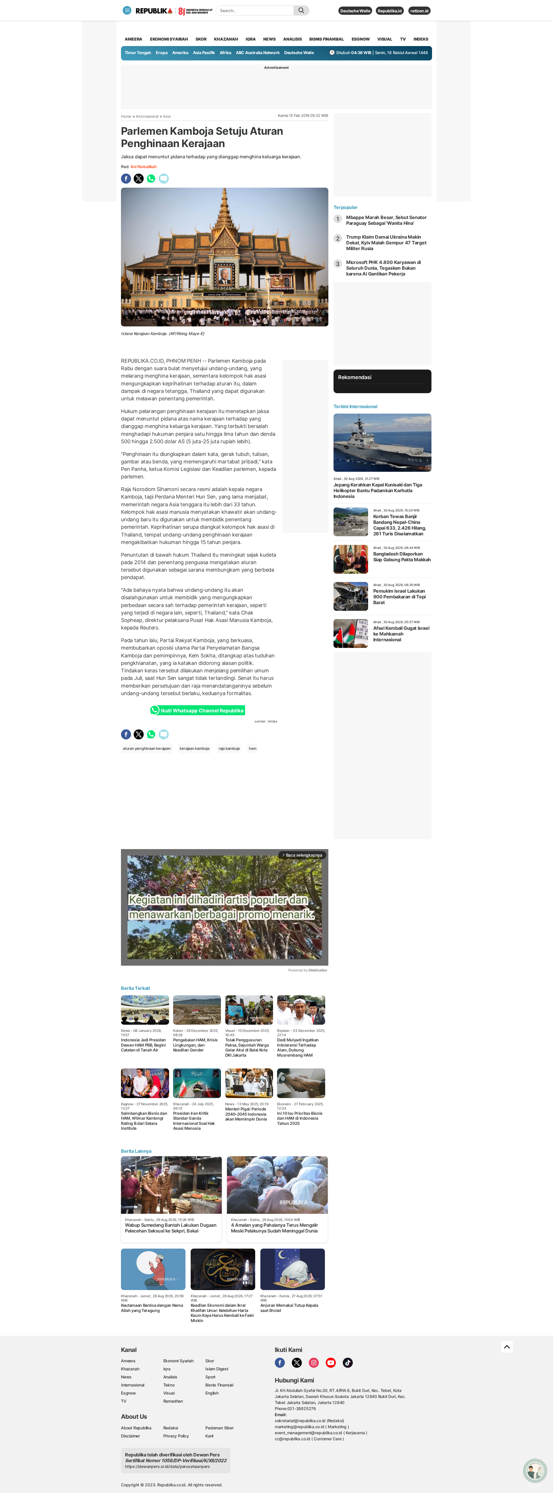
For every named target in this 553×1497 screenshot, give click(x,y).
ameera (133, 39)
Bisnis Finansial (326, 39)
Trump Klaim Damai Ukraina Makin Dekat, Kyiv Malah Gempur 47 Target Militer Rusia (386, 242)
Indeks (421, 39)
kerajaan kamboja (194, 748)
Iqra (167, 1368)
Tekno (169, 1384)
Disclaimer (130, 1435)
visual (384, 39)
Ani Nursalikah (143, 166)
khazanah (226, 39)
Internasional (147, 116)
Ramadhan (173, 1401)
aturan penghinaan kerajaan (147, 748)
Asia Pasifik (204, 52)
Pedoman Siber (219, 1427)
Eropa (161, 52)
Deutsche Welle (355, 10)
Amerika (180, 52)
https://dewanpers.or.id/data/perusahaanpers (167, 1466)
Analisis (170, 1376)
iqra (250, 39)
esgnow (361, 39)
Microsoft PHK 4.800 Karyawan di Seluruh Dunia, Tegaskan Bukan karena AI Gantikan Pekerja (383, 268)
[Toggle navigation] (127, 10)
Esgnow (128, 1393)
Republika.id (390, 10)
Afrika (225, 52)
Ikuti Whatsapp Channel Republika (202, 711)
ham (252, 748)
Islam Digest (216, 1368)
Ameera (128, 1360)
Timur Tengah (138, 52)
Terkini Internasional (355, 406)
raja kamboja (229, 748)
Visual (169, 1393)
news (269, 39)
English (212, 1393)
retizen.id (419, 10)
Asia (166, 116)
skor (201, 39)
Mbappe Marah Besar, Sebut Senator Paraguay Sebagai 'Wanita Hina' (386, 220)
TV (403, 39)
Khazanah (130, 1368)
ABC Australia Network (258, 52)
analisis (292, 39)
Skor (209, 1360)
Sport (210, 1376)
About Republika (136, 1427)
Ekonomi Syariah (169, 39)
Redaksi (170, 1427)
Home (126, 116)
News (126, 1376)
